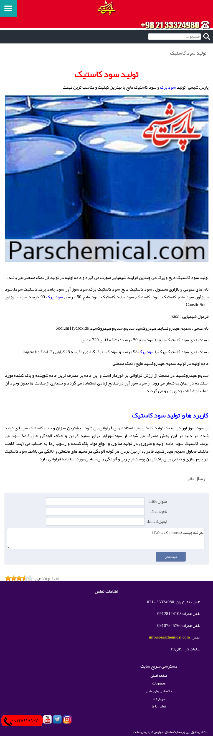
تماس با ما (159, 706)
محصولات (159, 683)
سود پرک (168, 87)
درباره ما (159, 698)
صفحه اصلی (159, 675)
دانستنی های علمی (159, 691)
